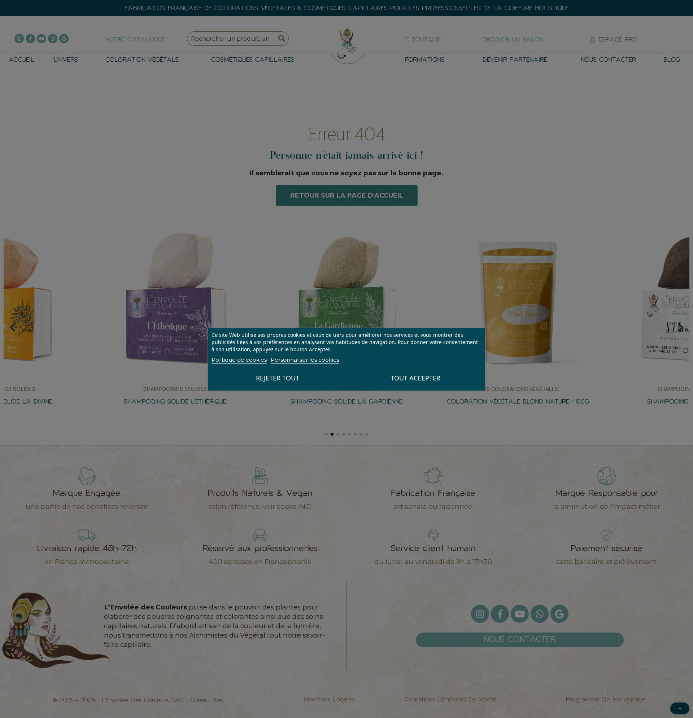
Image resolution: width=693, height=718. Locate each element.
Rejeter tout (277, 378)
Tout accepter (415, 378)
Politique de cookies (239, 359)
